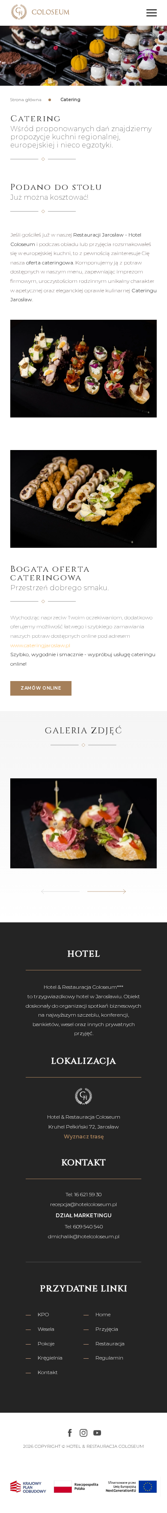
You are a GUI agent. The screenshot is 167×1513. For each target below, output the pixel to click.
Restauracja (110, 1343)
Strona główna (26, 99)
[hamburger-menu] (151, 12)
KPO (43, 1314)
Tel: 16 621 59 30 (83, 1194)
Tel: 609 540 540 (84, 1226)
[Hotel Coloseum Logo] (40, 12)
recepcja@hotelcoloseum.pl (83, 1204)
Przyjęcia (106, 1329)
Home (102, 1314)
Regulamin (109, 1357)
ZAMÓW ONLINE (41, 688)
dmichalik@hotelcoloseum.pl (83, 1236)
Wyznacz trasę (84, 1136)
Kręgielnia (50, 1357)
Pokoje (46, 1343)
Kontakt (48, 1372)
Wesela (46, 1329)
